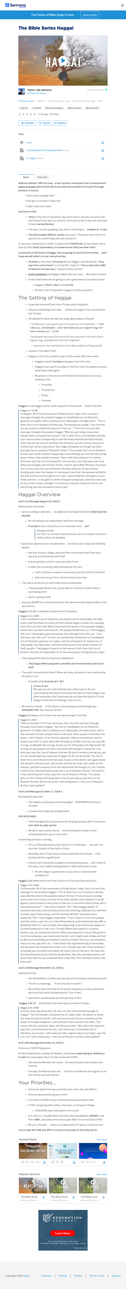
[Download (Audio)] (103, 142)
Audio (29, 142)
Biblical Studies (74, 108)
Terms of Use (96, 1275)
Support (116, 1275)
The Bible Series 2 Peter (93, 1196)
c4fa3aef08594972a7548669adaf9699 (47, 150)
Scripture (24, 108)
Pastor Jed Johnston (40, 89)
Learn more (90, 15)
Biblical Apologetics (54, 108)
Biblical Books (92, 108)
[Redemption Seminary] (63, 1230)
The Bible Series (26, 100)
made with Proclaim (95, 90)
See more (102, 1139)
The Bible (37, 108)
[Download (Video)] (103, 150)
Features (46, 1275)
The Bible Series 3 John (64, 1196)
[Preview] (43, 1197)
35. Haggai (34, 158)
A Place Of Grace (37, 93)
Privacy (78, 1275)
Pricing (63, 1275)
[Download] (44, 1162)
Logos (26, 1275)
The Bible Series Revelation (36, 1196)
